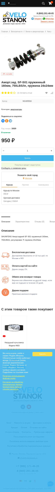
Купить (27, 158)
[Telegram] (10, 120)
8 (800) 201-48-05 (45, 13)
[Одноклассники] (6, 120)
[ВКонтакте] (3, 120)
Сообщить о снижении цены (13, 168)
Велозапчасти (16, 31)
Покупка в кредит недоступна (27, 165)
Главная (4, 31)
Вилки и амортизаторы (35, 31)
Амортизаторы (16, 109)
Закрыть (51, 491)
